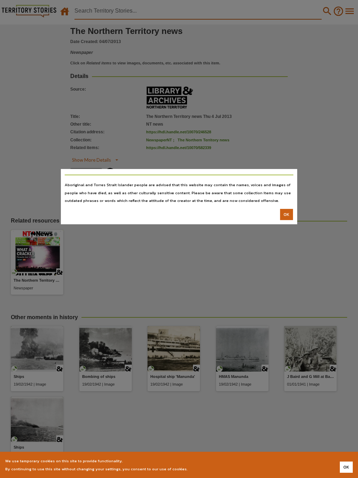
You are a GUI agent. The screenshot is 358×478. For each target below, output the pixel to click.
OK (286, 214)
